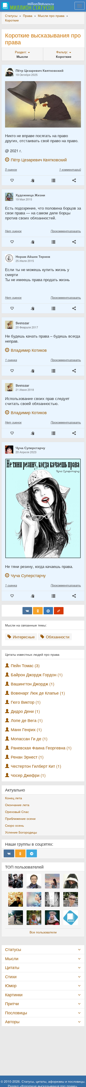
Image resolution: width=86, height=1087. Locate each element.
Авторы (12, 1021)
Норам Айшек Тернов (33, 256)
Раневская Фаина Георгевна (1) (41, 748)
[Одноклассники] (38, 610)
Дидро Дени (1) (25, 711)
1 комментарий (70, 169)
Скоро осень (14, 825)
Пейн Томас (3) (25, 665)
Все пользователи (43, 932)
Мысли (11, 958)
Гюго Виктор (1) (26, 702)
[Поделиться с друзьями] (74, 180)
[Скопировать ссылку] (59, 610)
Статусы (13, 949)
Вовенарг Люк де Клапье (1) (38, 693)
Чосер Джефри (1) (28, 775)
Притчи (12, 1003)
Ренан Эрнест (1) (27, 757)
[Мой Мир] (48, 610)
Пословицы (16, 1012)
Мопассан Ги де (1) (29, 738)
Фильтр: (62, 52)
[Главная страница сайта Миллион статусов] (27, 5)
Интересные (23, 636)
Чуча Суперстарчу (30, 447)
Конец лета (13, 798)
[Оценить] (12, 180)
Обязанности (57, 636)
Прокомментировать (66, 231)
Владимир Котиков (29, 350)
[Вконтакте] (27, 610)
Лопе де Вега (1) (27, 720)
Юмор (11, 985)
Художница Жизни (30, 195)
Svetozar (22, 323)
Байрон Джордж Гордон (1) (37, 674)
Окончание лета (17, 804)
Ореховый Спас (17, 811)
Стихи (11, 976)
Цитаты (12, 967)
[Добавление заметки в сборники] (53, 180)
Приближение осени (20, 818)
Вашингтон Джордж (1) (32, 684)
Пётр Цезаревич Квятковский (40, 70)
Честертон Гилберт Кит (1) (36, 766)
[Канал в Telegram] (31, 853)
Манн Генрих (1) (26, 729)
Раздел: (21, 52)
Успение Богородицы (21, 832)
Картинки (13, 994)
